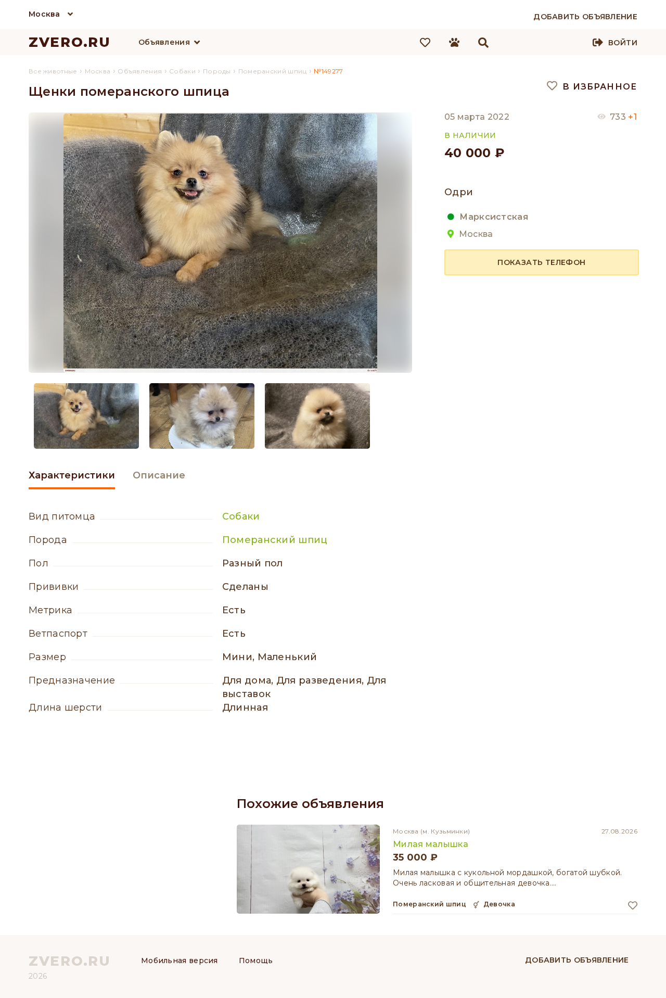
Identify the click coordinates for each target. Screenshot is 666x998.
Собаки (241, 516)
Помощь (256, 960)
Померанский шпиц (275, 540)
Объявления (164, 42)
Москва (44, 14)
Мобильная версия (179, 960)
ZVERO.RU (70, 42)
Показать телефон (541, 262)
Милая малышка (430, 844)
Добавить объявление (577, 960)
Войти (622, 42)
